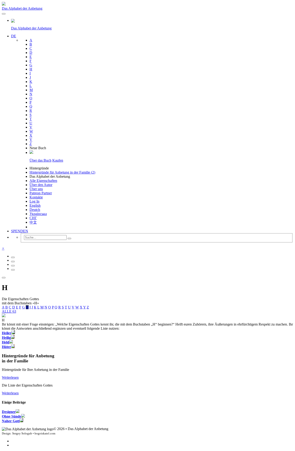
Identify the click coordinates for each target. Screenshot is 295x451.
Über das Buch (40, 160)
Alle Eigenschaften (43, 181)
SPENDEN (19, 231)
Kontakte (36, 197)
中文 (33, 222)
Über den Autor (41, 185)
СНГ (33, 218)
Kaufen (57, 160)
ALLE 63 (9, 311)
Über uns (36, 189)
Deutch (35, 210)
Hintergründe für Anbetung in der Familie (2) (62, 172)
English (35, 205)
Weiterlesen (10, 377)
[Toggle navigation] (4, 14)
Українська (38, 214)
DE (13, 36)
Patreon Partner (41, 193)
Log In (34, 201)
